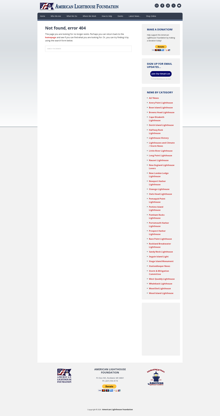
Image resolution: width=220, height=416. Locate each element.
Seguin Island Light (159, 256)
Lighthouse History (159, 138)
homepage (50, 37)
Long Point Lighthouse (160, 155)
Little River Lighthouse (161, 150)
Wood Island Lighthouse (161, 293)
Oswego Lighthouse (159, 189)
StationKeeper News (159, 266)
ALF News (154, 98)
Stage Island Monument (161, 261)
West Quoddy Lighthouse (162, 279)
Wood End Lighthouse (160, 288)
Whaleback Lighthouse (160, 283)
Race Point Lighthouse (160, 238)
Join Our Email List (161, 73)
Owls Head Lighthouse (160, 194)
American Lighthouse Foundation (79, 6)
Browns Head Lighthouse (161, 112)
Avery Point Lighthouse (161, 102)
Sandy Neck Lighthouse (161, 251)
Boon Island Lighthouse (161, 107)
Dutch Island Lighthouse (161, 125)
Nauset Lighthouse (159, 160)
